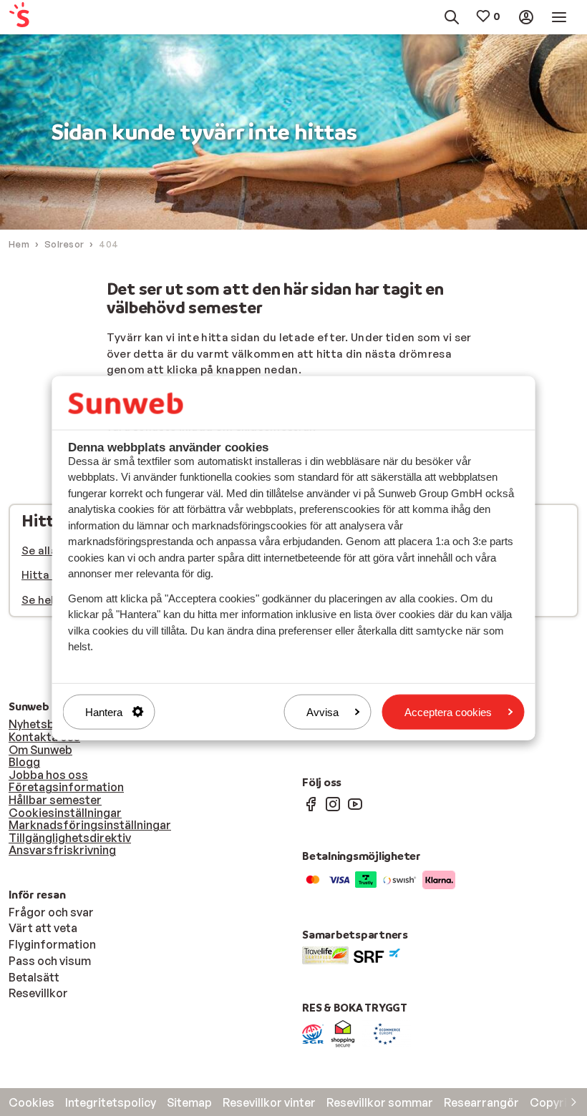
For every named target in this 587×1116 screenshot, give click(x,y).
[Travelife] (325, 954)
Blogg (24, 762)
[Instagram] (332, 803)
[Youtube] (355, 803)
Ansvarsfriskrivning (62, 850)
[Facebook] (310, 803)
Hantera (103, 711)
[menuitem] (45, 17)
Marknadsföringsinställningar (90, 825)
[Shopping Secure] (343, 1033)
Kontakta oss (44, 737)
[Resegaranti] (313, 1033)
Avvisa (322, 711)
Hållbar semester (55, 800)
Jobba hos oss (48, 775)
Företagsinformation (66, 787)
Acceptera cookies (448, 711)
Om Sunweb (40, 750)
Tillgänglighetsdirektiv (70, 838)
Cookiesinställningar (65, 813)
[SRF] (377, 954)
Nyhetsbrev (40, 724)
